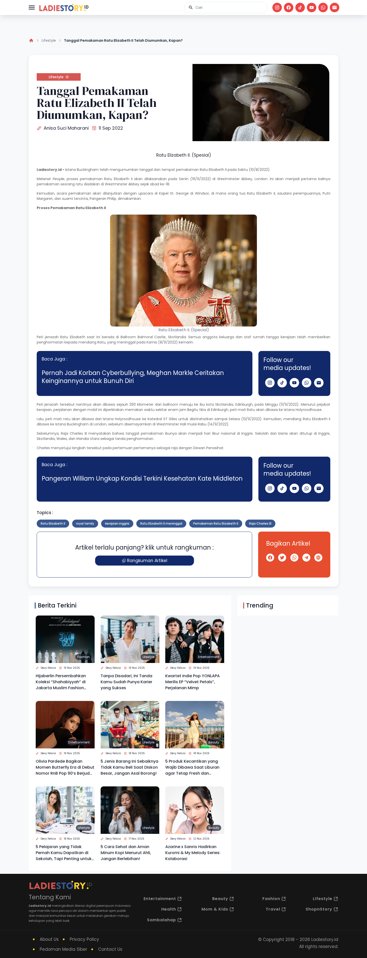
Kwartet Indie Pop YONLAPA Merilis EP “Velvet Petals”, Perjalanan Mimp (192, 682)
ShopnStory (319, 909)
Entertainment (208, 657)
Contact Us (110, 949)
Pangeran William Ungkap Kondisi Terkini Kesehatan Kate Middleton (142, 478)
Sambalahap (161, 920)
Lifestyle (49, 40)
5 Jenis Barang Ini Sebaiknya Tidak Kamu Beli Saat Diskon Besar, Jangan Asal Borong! (129, 767)
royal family (85, 523)
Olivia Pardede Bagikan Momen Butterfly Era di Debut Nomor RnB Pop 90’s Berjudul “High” (65, 767)
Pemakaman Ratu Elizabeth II (215, 523)
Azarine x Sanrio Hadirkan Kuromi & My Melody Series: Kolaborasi (192, 853)
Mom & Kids (214, 909)
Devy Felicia (48, 668)
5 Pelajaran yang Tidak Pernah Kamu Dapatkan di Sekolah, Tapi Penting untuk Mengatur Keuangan (64, 853)
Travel (273, 909)
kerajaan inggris (117, 523)
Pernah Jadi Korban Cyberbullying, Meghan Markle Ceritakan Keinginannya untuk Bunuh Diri (133, 377)
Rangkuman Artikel (147, 561)
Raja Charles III (260, 523)
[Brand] (64, 7)
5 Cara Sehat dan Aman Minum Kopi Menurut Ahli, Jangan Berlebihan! (126, 853)
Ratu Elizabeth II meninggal (161, 523)
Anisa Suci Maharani (66, 128)
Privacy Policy (84, 939)
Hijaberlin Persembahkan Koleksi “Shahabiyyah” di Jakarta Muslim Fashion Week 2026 (61, 682)
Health (168, 909)
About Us (49, 939)
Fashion (83, 657)
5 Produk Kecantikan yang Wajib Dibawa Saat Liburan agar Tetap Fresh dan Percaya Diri (192, 767)
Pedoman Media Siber (63, 949)
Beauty (213, 742)
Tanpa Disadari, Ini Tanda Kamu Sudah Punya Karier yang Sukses (126, 682)
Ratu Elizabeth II (213, 169)
